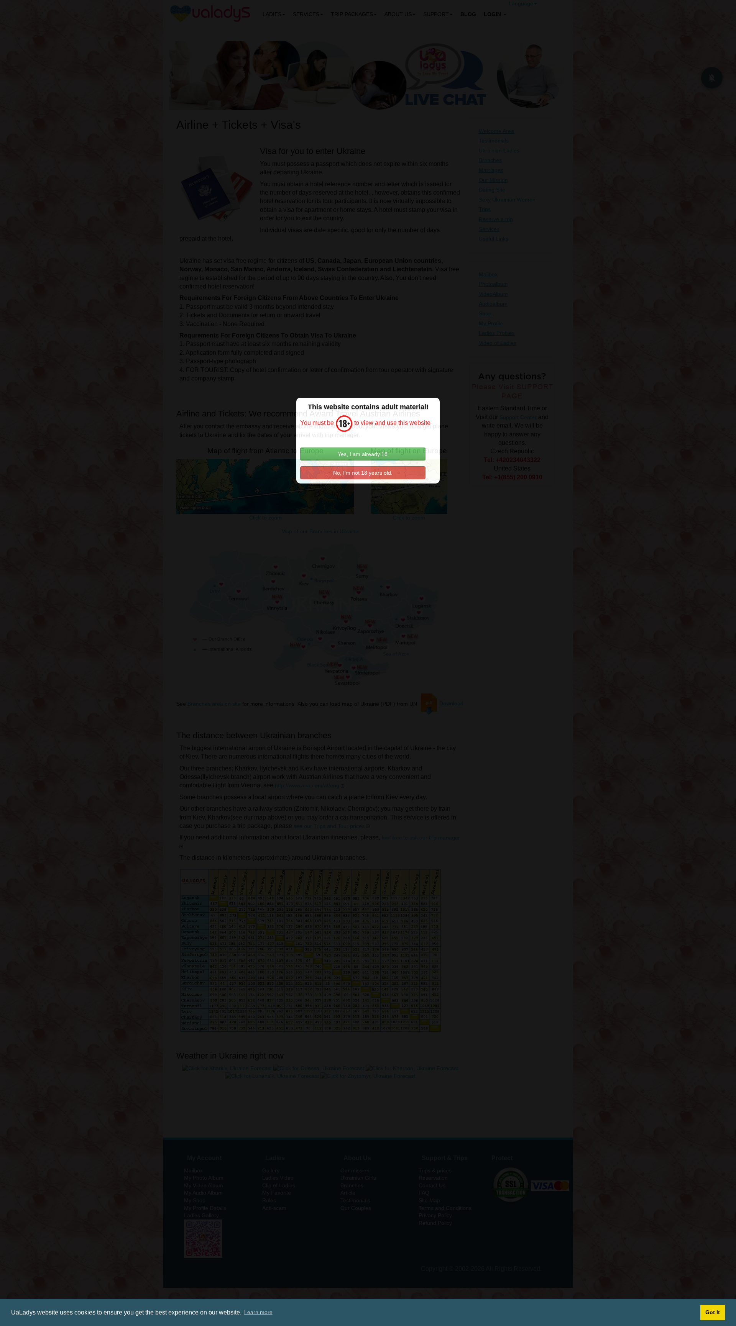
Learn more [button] (258, 1312)
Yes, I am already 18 (363, 454)
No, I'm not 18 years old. (363, 473)
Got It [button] (712, 1312)
